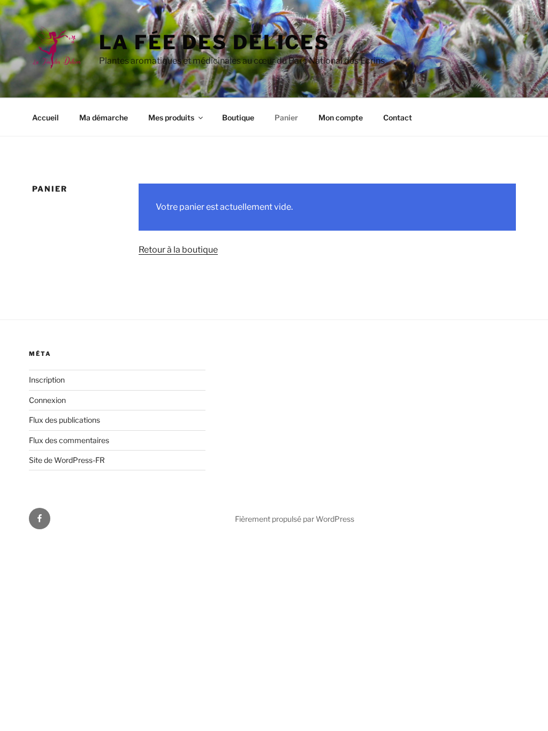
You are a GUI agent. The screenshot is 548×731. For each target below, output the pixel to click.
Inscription (47, 379)
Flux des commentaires (69, 440)
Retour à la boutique (178, 250)
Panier (286, 117)
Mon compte (340, 117)
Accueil (45, 117)
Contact (397, 117)
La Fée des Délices (214, 42)
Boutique (238, 117)
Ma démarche (103, 117)
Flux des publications (64, 419)
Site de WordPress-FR (67, 460)
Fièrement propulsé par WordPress (294, 518)
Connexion (47, 400)
